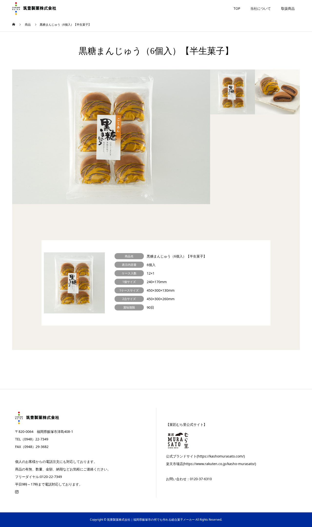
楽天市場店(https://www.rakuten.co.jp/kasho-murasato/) (211, 463)
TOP (237, 8)
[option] (111, 137)
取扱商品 (288, 8)
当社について (260, 8)
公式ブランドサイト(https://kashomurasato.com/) (205, 456)
